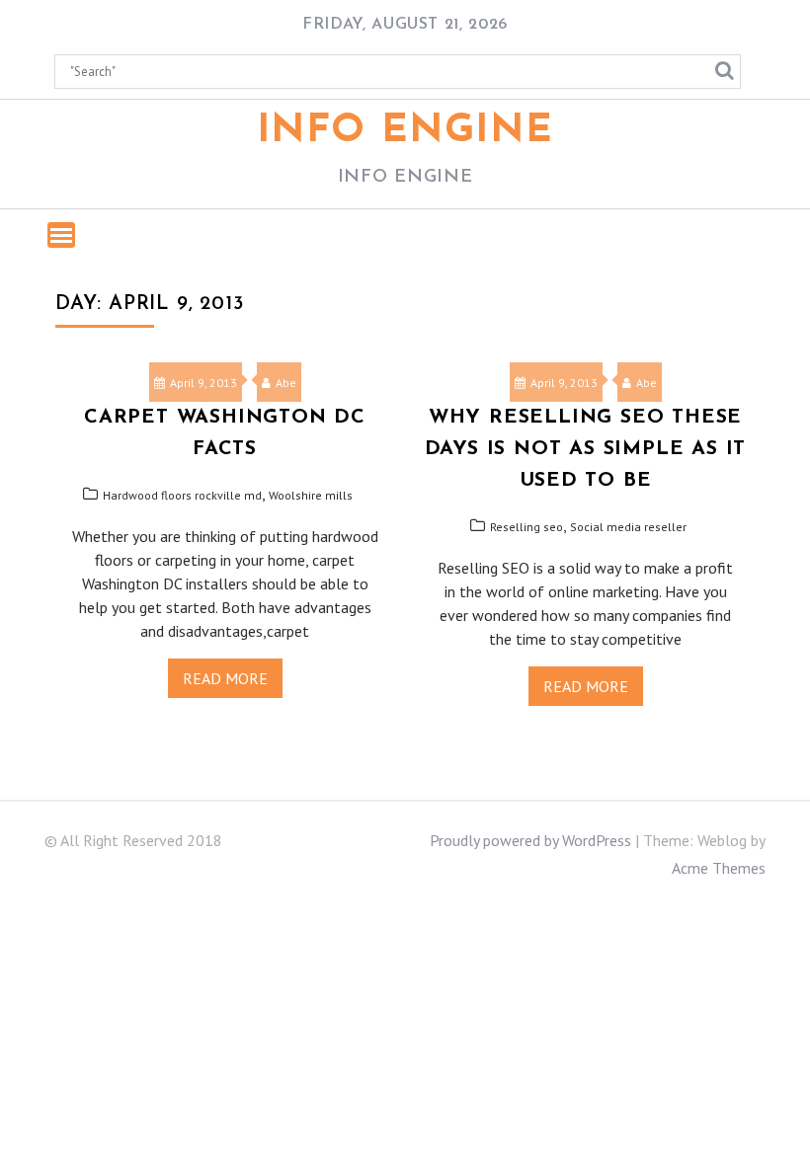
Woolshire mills (311, 495)
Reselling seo (526, 526)
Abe (286, 382)
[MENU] (61, 235)
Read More (225, 678)
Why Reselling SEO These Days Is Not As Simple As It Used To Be (586, 449)
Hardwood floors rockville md (182, 495)
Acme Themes (719, 868)
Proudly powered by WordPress (530, 840)
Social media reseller (628, 526)
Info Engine (405, 131)
